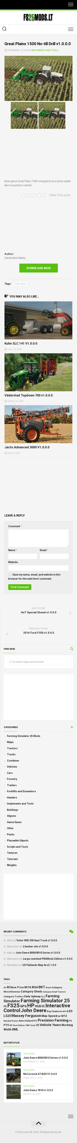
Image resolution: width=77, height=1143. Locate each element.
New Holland (26, 1020)
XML (15, 1029)
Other (10, 828)
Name (12, 550)
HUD (38, 1006)
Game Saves (14, 822)
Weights (12, 865)
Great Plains (20, 284)
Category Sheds (31, 991)
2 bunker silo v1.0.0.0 (35, 946)
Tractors (12, 748)
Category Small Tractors (54, 992)
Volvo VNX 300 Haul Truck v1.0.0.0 (36, 940)
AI (8, 987)
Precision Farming (53, 1020)
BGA (35, 987)
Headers (12, 797)
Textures (12, 852)
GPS (23, 1006)
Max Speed (49, 1016)
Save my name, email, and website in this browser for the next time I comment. (34, 576)
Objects (11, 815)
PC (35, 1020)
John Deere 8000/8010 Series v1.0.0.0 (38, 952)
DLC (43, 997)
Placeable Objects (17, 840)
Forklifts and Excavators (21, 791)
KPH (64, 1011)
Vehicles (12, 766)
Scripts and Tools (17, 846)
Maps (10, 742)
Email (44, 550)
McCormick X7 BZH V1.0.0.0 (40, 1074)
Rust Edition (19, 1025)
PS (70, 1021)
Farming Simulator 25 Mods (23, 736)
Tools (32, 1025)
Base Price (17, 987)
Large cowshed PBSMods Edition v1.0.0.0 (47, 958)
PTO (6, 1025)
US (37, 1025)
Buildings (12, 809)
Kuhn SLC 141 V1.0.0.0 (20, 343)
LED (70, 1011)
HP (30, 1005)
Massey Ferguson (26, 1016)
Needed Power (11, 1021)
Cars (10, 773)
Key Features (54, 1011)
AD (5, 987)
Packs (11, 834)
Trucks (11, 754)
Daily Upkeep (32, 996)
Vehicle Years (50, 1025)
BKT (41, 987)
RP (11, 1025)
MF (59, 1016)
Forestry (12, 779)
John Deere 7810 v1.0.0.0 (38, 1090)
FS (5, 1006)
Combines (13, 760)
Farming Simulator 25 (45, 1001)
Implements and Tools (45, 50)
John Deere (33, 1010)
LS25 (7, 1016)
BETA (27, 987)
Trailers (12, 785)
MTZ (64, 1016)
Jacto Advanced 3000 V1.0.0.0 (26, 447)
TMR (27, 1025)
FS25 (13, 1005)
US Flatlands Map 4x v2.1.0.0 (39, 965)
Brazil (48, 987)
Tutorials (12, 859)
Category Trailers (14, 996)
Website (13, 562)
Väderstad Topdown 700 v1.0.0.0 (28, 395)
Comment (15, 526)
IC (43, 1006)
